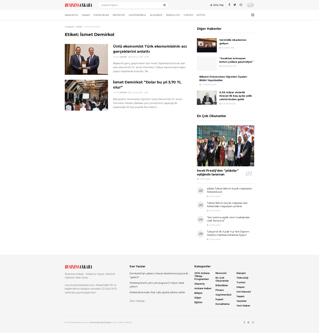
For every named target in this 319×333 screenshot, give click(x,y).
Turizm (188, 15)
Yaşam (86, 15)
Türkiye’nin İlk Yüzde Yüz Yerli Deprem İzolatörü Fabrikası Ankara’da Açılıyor (228, 233)
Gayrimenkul (137, 15)
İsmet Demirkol (92, 26)
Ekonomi (119, 15)
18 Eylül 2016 (136, 57)
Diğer (197, 297)
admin (123, 57)
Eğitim (201, 15)
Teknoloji (173, 15)
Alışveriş (156, 15)
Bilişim (198, 293)
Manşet (241, 273)
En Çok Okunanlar (222, 279)
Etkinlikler (101, 15)
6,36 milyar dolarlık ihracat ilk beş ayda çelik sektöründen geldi (235, 96)
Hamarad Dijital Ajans (100, 322)
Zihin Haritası (137, 301)
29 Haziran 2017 (229, 66)
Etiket (79, 26)
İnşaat (219, 299)
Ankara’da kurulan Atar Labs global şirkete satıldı (157, 292)
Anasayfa (71, 15)
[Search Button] (165, 5)
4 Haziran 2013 (208, 84)
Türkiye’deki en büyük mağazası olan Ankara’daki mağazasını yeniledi (227, 204)
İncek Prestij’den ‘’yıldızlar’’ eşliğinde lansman (218, 172)
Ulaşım (240, 287)
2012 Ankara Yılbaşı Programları (202, 276)
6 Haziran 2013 (228, 103)
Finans (219, 290)
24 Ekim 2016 (136, 92)
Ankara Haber (203, 288)
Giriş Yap (218, 4)
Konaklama (222, 303)
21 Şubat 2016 (227, 48)
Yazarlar (241, 301)
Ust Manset (243, 291)
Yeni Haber (243, 305)
